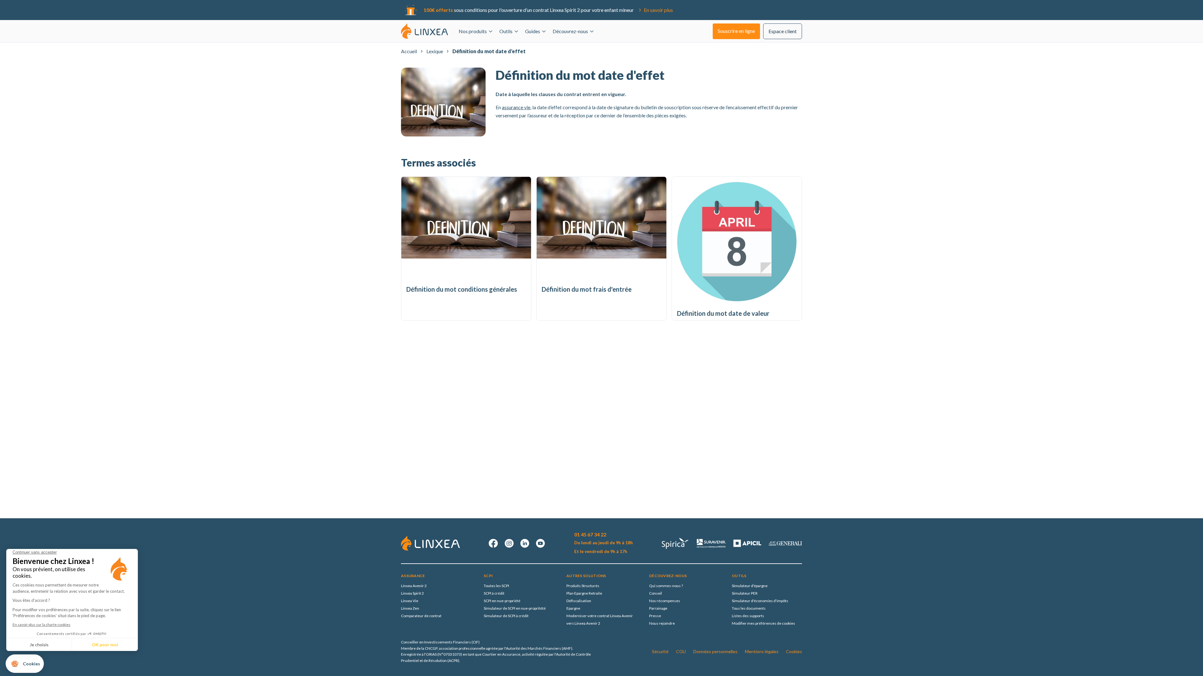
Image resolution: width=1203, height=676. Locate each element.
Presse (655, 615)
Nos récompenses (664, 600)
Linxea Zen (410, 608)
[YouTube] (540, 543)
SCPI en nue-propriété (502, 600)
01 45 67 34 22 (590, 534)
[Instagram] (509, 543)
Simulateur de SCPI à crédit (506, 615)
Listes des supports (748, 615)
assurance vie (516, 107)
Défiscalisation (578, 600)
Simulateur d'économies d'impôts (760, 600)
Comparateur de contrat (421, 615)
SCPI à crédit (494, 593)
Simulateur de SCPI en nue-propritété (515, 608)
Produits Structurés (582, 585)
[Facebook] (493, 543)
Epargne (573, 608)
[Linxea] (424, 31)
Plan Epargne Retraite (584, 593)
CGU (681, 651)
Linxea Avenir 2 (414, 585)
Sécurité (660, 651)
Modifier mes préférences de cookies (763, 623)
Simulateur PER (745, 593)
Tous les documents (749, 608)
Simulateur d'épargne (750, 585)
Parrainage (658, 608)
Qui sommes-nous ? (666, 585)
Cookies (794, 651)
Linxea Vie (409, 600)
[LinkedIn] (524, 543)
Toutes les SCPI (496, 585)
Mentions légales (762, 651)
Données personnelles (715, 651)
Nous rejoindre (662, 623)
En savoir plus (658, 10)
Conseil (655, 593)
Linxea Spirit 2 (412, 593)
